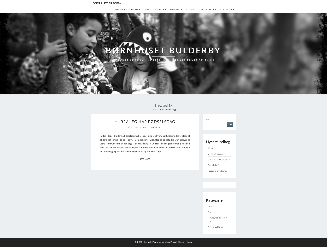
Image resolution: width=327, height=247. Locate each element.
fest (209, 212)
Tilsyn (210, 148)
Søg (207, 119)
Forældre (175, 10)
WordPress (170, 242)
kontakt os (226, 10)
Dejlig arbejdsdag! (216, 154)
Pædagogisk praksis (154, 10)
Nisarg (189, 242)
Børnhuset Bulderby (107, 3)
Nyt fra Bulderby (215, 227)
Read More (145, 159)
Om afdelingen (207, 10)
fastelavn (212, 206)
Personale (191, 10)
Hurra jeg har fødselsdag (144, 121)
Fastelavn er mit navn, (217, 171)
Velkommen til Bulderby (126, 10)
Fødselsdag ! (213, 165)
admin (158, 127)
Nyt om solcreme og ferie (219, 159)
